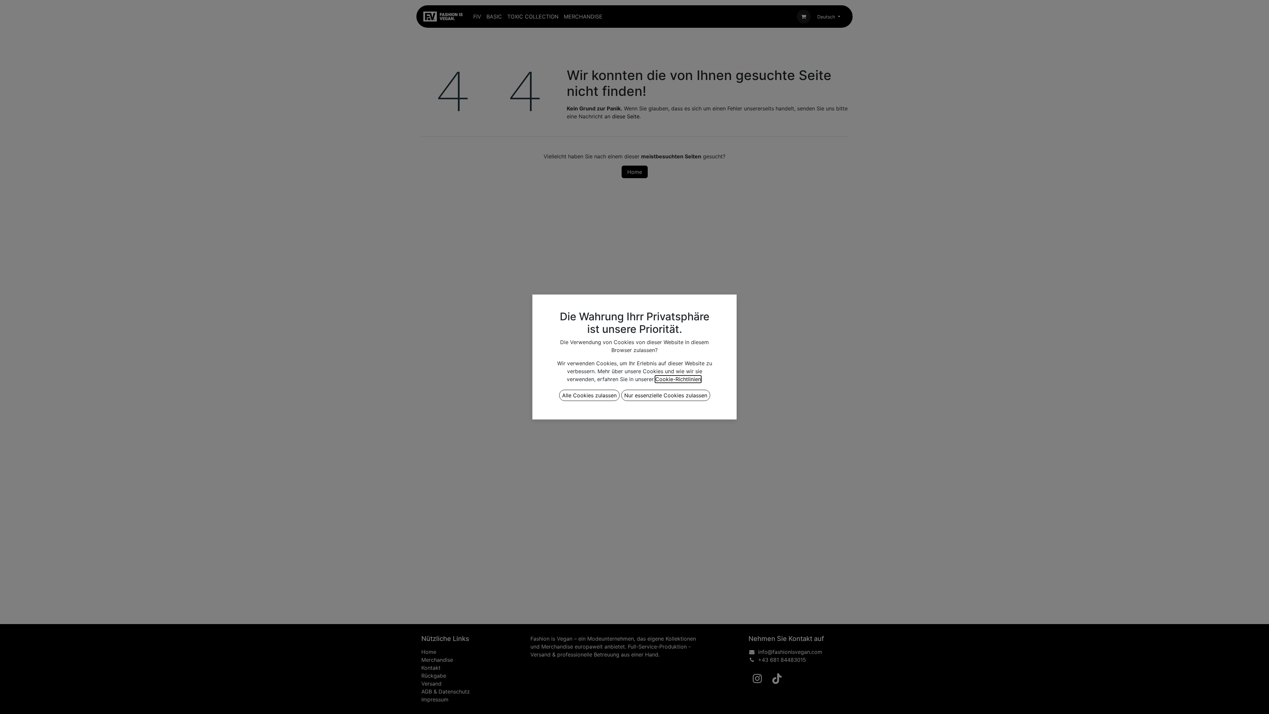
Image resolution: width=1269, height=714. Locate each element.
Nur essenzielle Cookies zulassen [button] (665, 395)
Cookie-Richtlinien (678, 379)
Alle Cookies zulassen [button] (589, 395)
